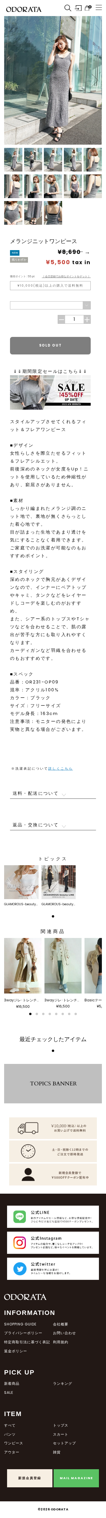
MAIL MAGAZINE (76, 1478)
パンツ (10, 1434)
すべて (10, 1425)
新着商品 (11, 1383)
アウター (11, 1452)
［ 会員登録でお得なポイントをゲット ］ (66, 276)
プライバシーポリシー (23, 1332)
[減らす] (61, 319)
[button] (95, 80)
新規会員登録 (29, 1478)
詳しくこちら (60, 768)
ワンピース (13, 1443)
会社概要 (60, 1324)
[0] (87, 8)
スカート (60, 1434)
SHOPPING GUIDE (20, 1324)
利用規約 (60, 1341)
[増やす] (87, 319)
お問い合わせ (64, 1332)
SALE (8, 1392)
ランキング (62, 1383)
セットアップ (64, 1443)
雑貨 (57, 1452)
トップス (60, 1425)
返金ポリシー (15, 1351)
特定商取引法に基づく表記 (27, 1341)
